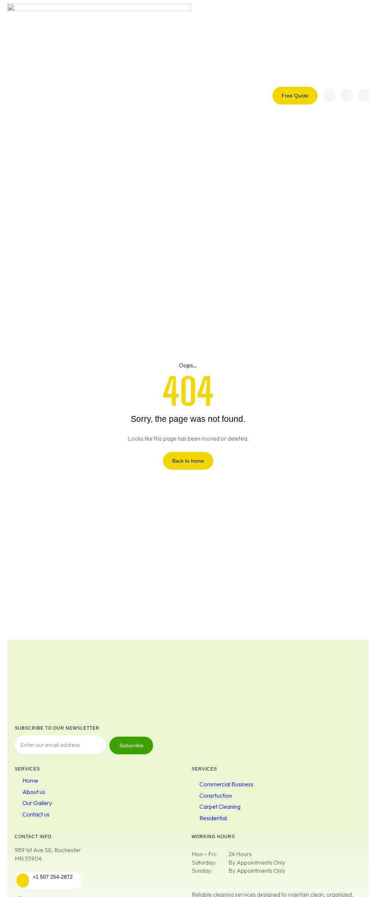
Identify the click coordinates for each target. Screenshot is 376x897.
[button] (363, 95)
